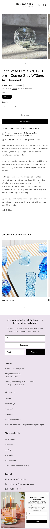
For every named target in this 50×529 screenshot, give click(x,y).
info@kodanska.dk (13, 373)
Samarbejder (10, 439)
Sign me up (35, 352)
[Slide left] (19, 63)
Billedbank (9, 445)
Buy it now (25, 121)
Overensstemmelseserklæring (17, 466)
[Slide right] (30, 63)
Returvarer (9, 414)
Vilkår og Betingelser (13, 419)
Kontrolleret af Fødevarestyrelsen (20, 484)
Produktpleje (10, 404)
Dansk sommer (9, 300)
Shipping (14, 88)
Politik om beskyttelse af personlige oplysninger (24, 425)
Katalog (8, 450)
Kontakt (8, 398)
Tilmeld (37, 521)
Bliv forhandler (10, 460)
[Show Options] (43, 345)
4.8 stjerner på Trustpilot (16, 479)
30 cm (8, 97)
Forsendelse (10, 409)
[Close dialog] (47, 493)
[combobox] (24, 345)
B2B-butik (9, 455)
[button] (4, 5)
